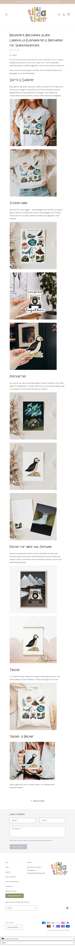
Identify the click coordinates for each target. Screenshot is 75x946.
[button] (6, 14)
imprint (8, 872)
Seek (7, 867)
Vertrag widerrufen (14, 896)
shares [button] (14, 55)
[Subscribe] (35, 908)
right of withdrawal (11, 881)
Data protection (10, 877)
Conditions (9, 886)
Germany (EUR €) (13, 927)
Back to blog (38, 801)
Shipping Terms (10, 891)
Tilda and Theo (55, 930)
